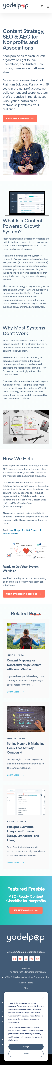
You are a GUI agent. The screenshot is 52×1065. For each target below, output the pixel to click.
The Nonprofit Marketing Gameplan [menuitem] (27, 971)
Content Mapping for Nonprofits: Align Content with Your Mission (24, 664)
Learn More (13, 691)
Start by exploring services (22, 593)
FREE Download (24, 910)
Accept (26, 1047)
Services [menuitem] (26, 968)
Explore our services (18, 118)
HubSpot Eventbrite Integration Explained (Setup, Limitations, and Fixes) (23, 833)
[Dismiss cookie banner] (43, 997)
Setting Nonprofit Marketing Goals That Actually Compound (25, 748)
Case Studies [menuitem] (26, 982)
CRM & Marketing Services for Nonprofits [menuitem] (27, 977)
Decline (26, 1054)
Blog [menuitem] (26, 988)
